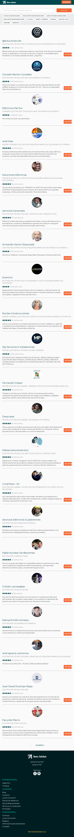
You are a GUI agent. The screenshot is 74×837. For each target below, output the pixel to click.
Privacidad (6, 809)
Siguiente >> (40, 745)
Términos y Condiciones (11, 806)
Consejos (5, 826)
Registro (5, 821)
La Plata (30, 19)
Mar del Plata (64, 19)
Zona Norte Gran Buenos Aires (33, 16)
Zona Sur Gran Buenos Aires (56, 16)
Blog (4, 792)
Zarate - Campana (42, 19)
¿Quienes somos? (37, 762)
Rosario (53, 19)
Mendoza (16, 22)
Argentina (6, 783)
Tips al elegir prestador (11, 803)
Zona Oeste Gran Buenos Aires (13, 19)
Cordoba (6, 22)
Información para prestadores (13, 824)
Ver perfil (68, 122)
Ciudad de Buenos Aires (11, 16)
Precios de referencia (10, 801)
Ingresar (66, 2)
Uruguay (5, 786)
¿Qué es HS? (37, 765)
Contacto (6, 795)
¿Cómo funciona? (9, 798)
